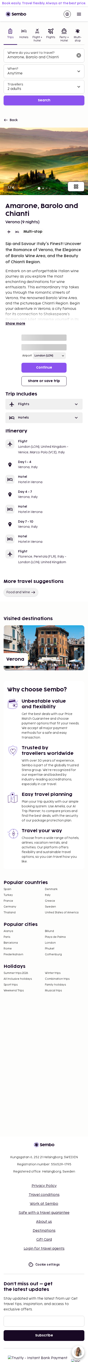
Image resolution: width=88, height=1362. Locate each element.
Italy (48, 895)
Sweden (50, 906)
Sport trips (11, 984)
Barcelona (11, 943)
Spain (7, 889)
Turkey (8, 895)
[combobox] (40, 57)
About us (44, 1222)
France (8, 901)
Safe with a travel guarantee (44, 1213)
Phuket (49, 948)
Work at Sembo (44, 1204)
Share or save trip (44, 381)
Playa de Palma (55, 937)
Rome (8, 948)
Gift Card (44, 1240)
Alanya (8, 931)
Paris (7, 937)
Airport (27, 355)
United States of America (62, 912)
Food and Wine (18, 592)
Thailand (10, 912)
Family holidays (55, 984)
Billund (49, 931)
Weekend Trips (14, 990)
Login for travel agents (44, 1249)
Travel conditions (44, 1195)
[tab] (10, 36)
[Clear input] (78, 55)
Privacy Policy (44, 1186)
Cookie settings (47, 1264)
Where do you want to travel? (30, 53)
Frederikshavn (13, 954)
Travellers (15, 84)
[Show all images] (76, 186)
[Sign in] (67, 14)
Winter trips (52, 973)
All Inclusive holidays (18, 979)
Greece (50, 901)
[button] (44, 404)
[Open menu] (79, 14)
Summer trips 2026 (16, 973)
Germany (10, 906)
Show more (15, 323)
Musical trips (53, 990)
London (50, 943)
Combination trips (57, 979)
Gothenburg (53, 954)
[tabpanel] (44, 77)
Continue (44, 367)
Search (44, 100)
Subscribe (44, 1335)
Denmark (51, 889)
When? (12, 69)
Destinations (44, 1231)
